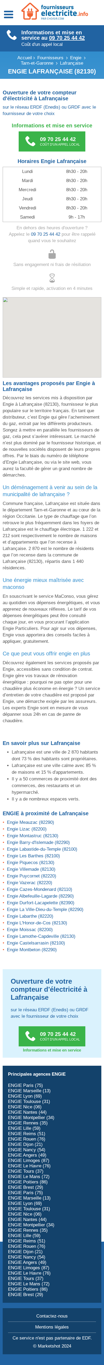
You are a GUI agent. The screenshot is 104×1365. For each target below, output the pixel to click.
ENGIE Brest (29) (25, 1187)
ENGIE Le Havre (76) (29, 1165)
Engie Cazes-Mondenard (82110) (39, 889)
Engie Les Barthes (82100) (33, 855)
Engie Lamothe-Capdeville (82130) (41, 936)
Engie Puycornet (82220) (31, 876)
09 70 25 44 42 (67, 38)
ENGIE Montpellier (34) (31, 1117)
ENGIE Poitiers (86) (28, 1182)
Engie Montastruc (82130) (32, 835)
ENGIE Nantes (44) (27, 1112)
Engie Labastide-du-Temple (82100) (42, 849)
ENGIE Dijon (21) (25, 1144)
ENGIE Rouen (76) (26, 1139)
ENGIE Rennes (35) (28, 1123)
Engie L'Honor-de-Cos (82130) (37, 922)
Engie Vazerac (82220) (29, 882)
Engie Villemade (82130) (31, 869)
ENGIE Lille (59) (24, 1128)
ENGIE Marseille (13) (29, 1090)
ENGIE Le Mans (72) (29, 1176)
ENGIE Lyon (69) (25, 1096)
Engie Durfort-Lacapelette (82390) (40, 902)
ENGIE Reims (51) (26, 1133)
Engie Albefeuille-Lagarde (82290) (40, 896)
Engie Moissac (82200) (30, 929)
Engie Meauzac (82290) (30, 822)
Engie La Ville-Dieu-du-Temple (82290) (45, 909)
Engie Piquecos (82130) (30, 862)
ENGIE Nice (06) (25, 1106)
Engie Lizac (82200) (27, 829)
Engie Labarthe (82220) (30, 916)
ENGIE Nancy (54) (26, 1149)
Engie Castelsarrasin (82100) (36, 943)
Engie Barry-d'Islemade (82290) (38, 842)
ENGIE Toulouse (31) (29, 1101)
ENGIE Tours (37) (25, 1171)
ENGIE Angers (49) (27, 1155)
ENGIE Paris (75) (25, 1085)
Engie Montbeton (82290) (32, 949)
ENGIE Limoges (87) (28, 1160)
